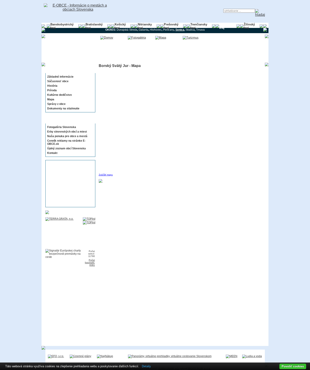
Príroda (52, 90)
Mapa (50, 99)
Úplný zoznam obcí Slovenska (66, 148)
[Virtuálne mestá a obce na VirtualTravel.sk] (170, 356)
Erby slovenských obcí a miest (67, 131)
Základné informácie (60, 76)
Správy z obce (56, 104)
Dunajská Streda (127, 29)
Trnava (200, 29)
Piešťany (168, 29)
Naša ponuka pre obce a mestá (67, 136)
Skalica (190, 29)
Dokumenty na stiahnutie (63, 108)
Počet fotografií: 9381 (90, 262)
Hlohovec (156, 29)
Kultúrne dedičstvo (59, 94)
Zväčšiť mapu (106, 174)
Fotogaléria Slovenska (61, 127)
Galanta (143, 29)
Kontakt (52, 153)
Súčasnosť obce (58, 81)
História (52, 85)
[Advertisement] (69, 183)
